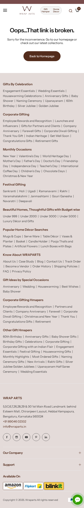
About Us (9, 261)
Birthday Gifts (12, 341)
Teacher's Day (48, 166)
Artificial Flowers (26, 246)
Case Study (26, 261)
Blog (40, 261)
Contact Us (54, 261)
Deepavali (25, 201)
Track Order (73, 261)
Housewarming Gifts (57, 351)
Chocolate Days (54, 171)
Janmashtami (39, 196)
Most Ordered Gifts (45, 356)
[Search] (70, 10)
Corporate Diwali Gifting (60, 131)
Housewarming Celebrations (22, 96)
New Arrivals (36, 362)
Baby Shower (12, 291)
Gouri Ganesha (62, 196)
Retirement (43, 321)
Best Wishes (70, 286)
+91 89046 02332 (14, 421)
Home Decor (56, 10)
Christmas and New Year (40, 316)
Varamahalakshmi (15, 196)
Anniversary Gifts (56, 96)
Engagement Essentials (19, 91)
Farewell (54, 311)
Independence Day (23, 166)
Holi (22, 191)
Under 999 (10, 216)
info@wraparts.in (14, 426)
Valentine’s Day (29, 156)
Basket (20, 241)
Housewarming (48, 286)
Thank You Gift (13, 136)
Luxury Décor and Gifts (18, 221)
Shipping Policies (65, 266)
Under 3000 (48, 216)
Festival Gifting (30, 351)
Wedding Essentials (51, 91)
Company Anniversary (31, 311)
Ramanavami (48, 191)
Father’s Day (32, 161)
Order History (41, 266)
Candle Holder (38, 241)
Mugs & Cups (12, 236)
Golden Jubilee (49, 106)
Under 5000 (68, 216)
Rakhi (63, 191)
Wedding (28, 286)
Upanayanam (54, 101)
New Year (9, 156)
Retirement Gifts (46, 141)
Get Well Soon (59, 136)
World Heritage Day (55, 156)
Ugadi (32, 191)
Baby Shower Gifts (64, 336)
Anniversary (11, 286)
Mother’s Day (12, 161)
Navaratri (9, 201)
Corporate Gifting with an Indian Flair (28, 347)
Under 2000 (28, 216)
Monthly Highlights (16, 356)
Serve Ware (31, 236)
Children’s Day (30, 171)
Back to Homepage (41, 56)
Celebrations (33, 341)
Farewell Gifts (31, 131)
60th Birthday (12, 336)
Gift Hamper (46, 10)
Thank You (68, 316)
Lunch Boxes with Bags (56, 246)
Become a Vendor (17, 266)
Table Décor (51, 236)
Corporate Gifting (57, 341)
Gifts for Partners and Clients (40, 126)
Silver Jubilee (27, 106)
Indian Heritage (36, 136)
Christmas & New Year (18, 176)
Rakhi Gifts (55, 362)
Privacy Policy (21, 271)
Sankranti (9, 191)
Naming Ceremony (29, 101)
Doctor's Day (51, 161)
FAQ (6, 271)
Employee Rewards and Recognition (27, 121)
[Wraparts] (27, 10)
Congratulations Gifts (17, 141)
